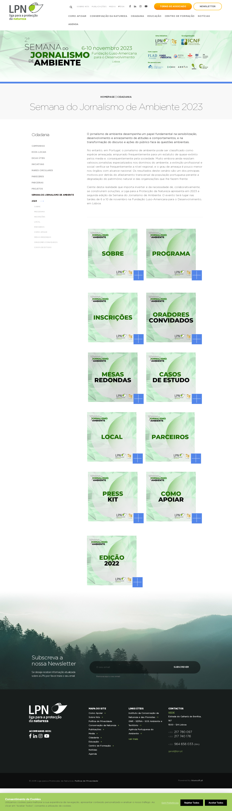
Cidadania (124, 97)
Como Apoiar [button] (77, 16)
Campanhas (38, 146)
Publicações (99, 6)
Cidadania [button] (137, 16)
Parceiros (39, 227)
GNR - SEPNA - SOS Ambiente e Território (145, 723)
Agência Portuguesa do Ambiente (141, 731)
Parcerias (38, 183)
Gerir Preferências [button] (170, 802)
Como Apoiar (41, 232)
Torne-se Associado (173, 6)
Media (112, 6)
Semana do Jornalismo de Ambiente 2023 (53, 198)
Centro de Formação (179, 16)
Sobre (37, 207)
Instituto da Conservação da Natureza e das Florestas (144, 715)
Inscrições (40, 217)
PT (119, 6)
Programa (39, 212)
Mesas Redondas (43, 237)
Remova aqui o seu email (108, 676)
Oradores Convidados (46, 242)
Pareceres (38, 177)
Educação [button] (154, 16)
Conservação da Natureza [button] (108, 16)
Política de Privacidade (100, 721)
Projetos (37, 189)
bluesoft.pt (197, 780)
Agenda (73, 24)
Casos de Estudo (43, 247)
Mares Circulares (42, 170)
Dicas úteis (38, 158)
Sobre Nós (83, 6)
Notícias (204, 16)
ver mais (133, 739)
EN (123, 6)
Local (37, 222)
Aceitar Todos (216, 802)
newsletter (208, 6)
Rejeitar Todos (191, 802)
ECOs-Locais (39, 152)
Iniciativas (38, 164)
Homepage (107, 97)
